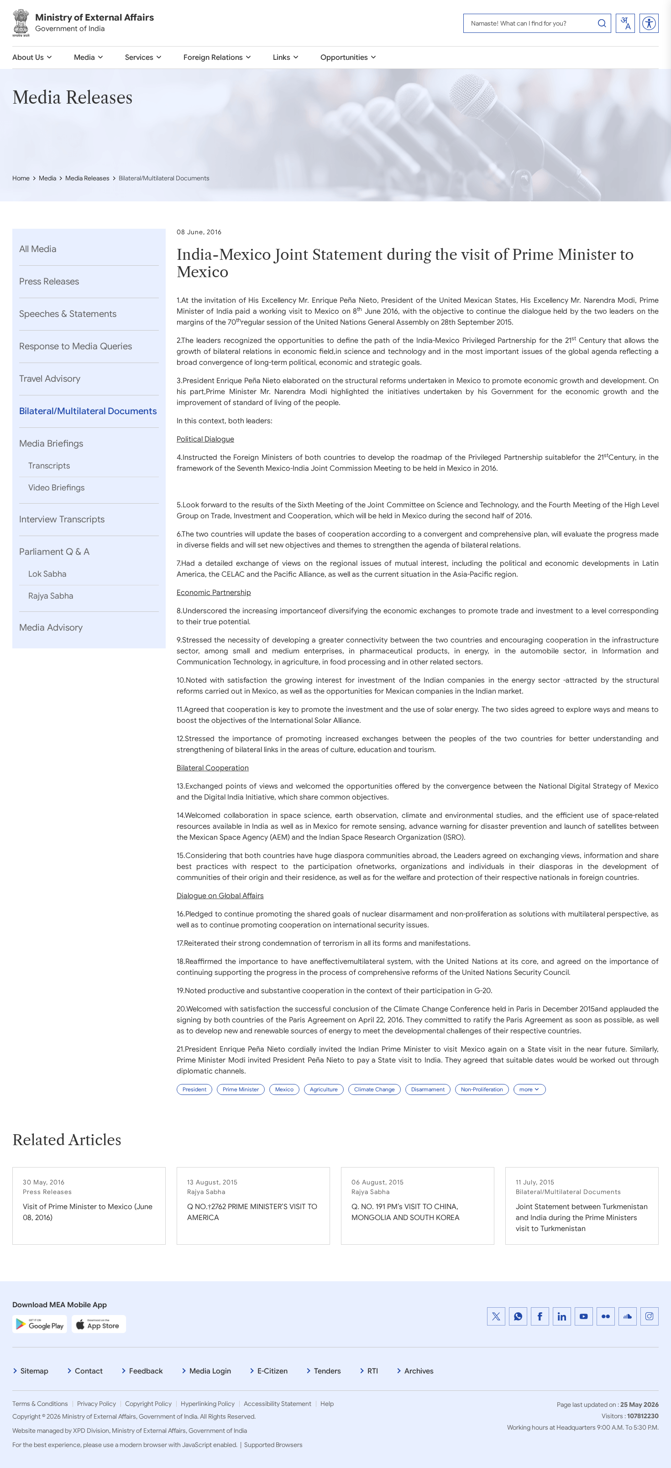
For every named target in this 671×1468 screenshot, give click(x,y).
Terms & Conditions (40, 1403)
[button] (649, 23)
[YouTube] (584, 1316)
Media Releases (87, 178)
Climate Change (374, 1089)
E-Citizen (272, 1371)
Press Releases (49, 281)
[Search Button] (602, 23)
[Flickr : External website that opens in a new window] (606, 1316)
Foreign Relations (213, 57)
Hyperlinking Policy (208, 1403)
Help (327, 1403)
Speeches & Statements (67, 314)
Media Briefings (51, 443)
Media (84, 57)
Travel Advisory (49, 378)
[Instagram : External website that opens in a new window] (649, 1316)
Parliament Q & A (54, 552)
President (194, 1089)
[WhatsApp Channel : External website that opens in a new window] (518, 1316)
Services (139, 57)
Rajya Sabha (50, 596)
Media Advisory (51, 627)
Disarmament (428, 1089)
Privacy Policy (96, 1403)
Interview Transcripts (62, 519)
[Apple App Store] (99, 1323)
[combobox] (625, 23)
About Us (28, 57)
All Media (38, 249)
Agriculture (324, 1089)
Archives (419, 1371)
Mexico (284, 1089)
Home (21, 178)
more (526, 1089)
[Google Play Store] (39, 1323)
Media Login (210, 1371)
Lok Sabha (47, 574)
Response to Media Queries (75, 346)
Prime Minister (241, 1089)
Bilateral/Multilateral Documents (88, 411)
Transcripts (49, 466)
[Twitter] (496, 1316)
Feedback (146, 1371)
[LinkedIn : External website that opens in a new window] (562, 1316)
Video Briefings (56, 488)
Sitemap (34, 1371)
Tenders (327, 1371)
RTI (372, 1371)
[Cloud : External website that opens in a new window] (628, 1316)
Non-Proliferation (482, 1089)
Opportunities (344, 57)
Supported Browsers (273, 1445)
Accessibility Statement (277, 1403)
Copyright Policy (148, 1403)
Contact (89, 1371)
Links (281, 57)
